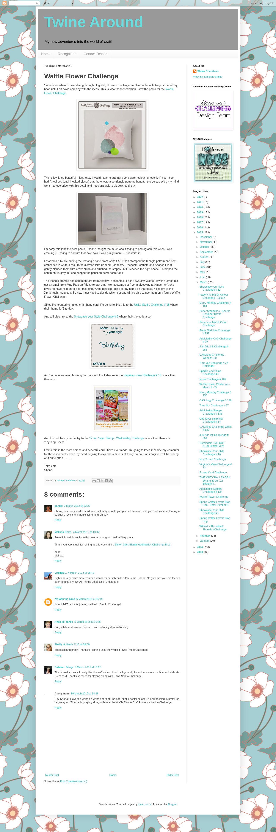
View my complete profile (207, 76)
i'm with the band (65, 599)
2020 (200, 207)
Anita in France (64, 621)
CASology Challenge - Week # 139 (212, 356)
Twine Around (93, 22)
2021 (200, 202)
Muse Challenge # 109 (212, 379)
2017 (200, 222)
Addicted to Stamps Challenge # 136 (210, 412)
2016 (200, 227)
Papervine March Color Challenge (213, 324)
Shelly (58, 644)
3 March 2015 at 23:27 (77, 505)
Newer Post (52, 775)
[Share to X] (102, 481)
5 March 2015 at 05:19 (89, 599)
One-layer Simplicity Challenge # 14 (211, 420)
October (205, 246)
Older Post (173, 775)
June (203, 267)
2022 (200, 197)
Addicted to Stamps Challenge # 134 (210, 490)
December (206, 237)
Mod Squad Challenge (212, 459)
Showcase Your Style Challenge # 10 (211, 453)
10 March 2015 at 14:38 (85, 693)
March (204, 282)
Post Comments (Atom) (73, 781)
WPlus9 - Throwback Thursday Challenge (213, 528)
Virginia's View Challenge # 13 (142, 375)
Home (45, 54)
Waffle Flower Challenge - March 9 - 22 (214, 386)
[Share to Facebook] (106, 481)
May (202, 272)
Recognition (67, 54)
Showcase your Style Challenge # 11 (211, 288)
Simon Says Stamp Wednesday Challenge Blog (143, 544)
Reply (58, 520)
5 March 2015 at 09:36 (87, 621)
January (205, 540)
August (204, 257)
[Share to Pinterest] (110, 481)
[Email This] (94, 481)
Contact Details (95, 54)
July (202, 262)
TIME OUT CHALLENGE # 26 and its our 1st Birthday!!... (214, 480)
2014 (200, 547)
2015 (200, 232)
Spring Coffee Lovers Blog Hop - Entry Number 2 (214, 503)
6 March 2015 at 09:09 (76, 644)
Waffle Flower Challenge (213, 496)
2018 (200, 217)
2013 (200, 552)
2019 (200, 212)
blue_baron (145, 804)
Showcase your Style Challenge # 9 (96, 316)
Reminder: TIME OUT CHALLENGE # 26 (211, 445)
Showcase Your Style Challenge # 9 (211, 512)
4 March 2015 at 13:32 (86, 532)
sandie (59, 505)
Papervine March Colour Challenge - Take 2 (213, 296)
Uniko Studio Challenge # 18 (151, 304)
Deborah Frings (64, 667)
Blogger (172, 804)
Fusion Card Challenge (213, 472)
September (206, 252)
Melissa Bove (63, 532)
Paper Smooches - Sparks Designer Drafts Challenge (214, 314)
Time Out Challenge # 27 (214, 405)
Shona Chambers (208, 71)
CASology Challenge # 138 (215, 400)
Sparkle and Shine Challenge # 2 (210, 373)
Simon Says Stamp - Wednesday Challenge (116, 438)
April (203, 277)
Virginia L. (61, 572)
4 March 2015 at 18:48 (81, 572)
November (206, 241)
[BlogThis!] (98, 481)
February (205, 535)
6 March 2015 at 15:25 (88, 667)
